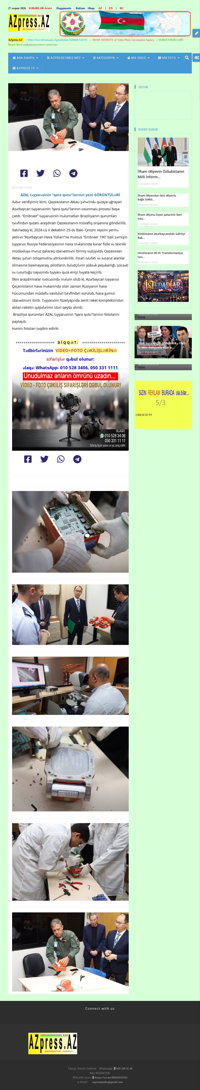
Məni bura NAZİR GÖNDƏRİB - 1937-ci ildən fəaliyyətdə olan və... (162, 345)
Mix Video (139, 57)
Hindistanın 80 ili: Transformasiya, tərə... (160, 255)
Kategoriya (106, 57)
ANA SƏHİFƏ (26, 57)
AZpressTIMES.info (66, 57)
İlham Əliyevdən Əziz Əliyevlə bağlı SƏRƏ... (157, 197)
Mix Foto (169, 57)
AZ (100, 8)
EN (111, 8)
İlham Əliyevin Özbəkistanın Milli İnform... (161, 174)
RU (122, 8)
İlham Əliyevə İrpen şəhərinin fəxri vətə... (160, 216)
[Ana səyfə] (29, 24)
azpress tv (26, 68)
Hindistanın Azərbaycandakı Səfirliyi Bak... (161, 236)
